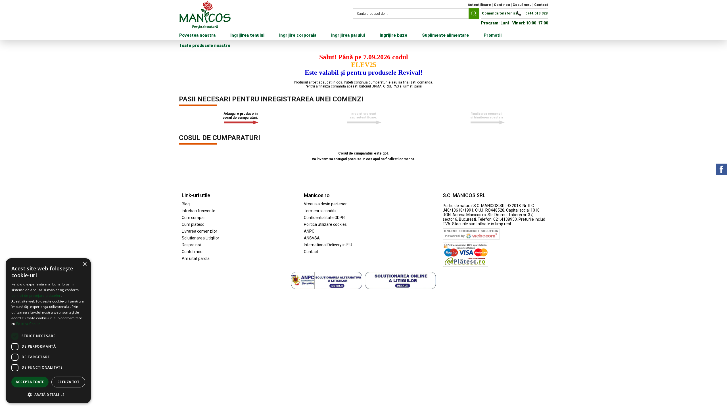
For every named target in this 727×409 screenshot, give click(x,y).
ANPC (309, 231)
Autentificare (479, 5)
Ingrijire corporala (297, 35)
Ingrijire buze (393, 35)
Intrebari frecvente (198, 210)
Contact (541, 5)
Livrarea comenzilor (199, 231)
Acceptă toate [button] (30, 381)
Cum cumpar (193, 217)
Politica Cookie (28, 323)
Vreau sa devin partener (325, 204)
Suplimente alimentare (445, 35)
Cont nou (502, 5)
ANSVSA (312, 238)
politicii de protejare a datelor (36, 295)
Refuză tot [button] (68, 381)
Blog (186, 204)
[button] (48, 394)
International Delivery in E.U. (328, 245)
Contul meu (192, 251)
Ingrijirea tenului (247, 35)
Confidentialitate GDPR (324, 217)
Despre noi (191, 245)
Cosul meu (522, 5)
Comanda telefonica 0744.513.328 (515, 13)
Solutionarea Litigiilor (200, 238)
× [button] (84, 264)
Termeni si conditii (320, 210)
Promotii (493, 35)
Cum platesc (193, 224)
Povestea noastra (197, 35)
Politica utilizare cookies (325, 224)
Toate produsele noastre (204, 45)
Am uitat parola (196, 258)
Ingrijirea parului (348, 35)
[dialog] (48, 330)
